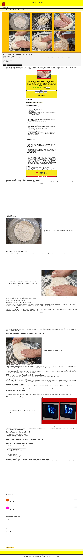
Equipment (24, 9)
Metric (39, 105)
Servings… (40, 102)
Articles (28, 9)
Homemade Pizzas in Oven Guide (59, 67)
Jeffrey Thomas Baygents (10, 56)
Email (37, 92)
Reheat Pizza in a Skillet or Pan (15, 456)
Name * (7, 519)
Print (42, 90)
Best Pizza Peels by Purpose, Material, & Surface (16, 445)
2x (35, 102)
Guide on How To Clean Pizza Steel (14, 453)
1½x (33, 102)
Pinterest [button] (41, 92)
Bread (9, 65)
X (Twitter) (45, 92)
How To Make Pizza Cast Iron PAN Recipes (15, 450)
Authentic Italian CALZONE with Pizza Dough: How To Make (18, 435)
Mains (4, 9)
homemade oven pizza (25, 424)
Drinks (11, 9)
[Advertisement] (35, 198)
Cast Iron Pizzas (11, 449)
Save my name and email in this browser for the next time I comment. (19, 528)
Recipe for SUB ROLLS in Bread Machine (15, 436)
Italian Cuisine (14, 65)
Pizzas (20, 65)
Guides (19, 9)
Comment (8, 533)
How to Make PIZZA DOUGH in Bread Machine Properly (17, 434)
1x (31, 102)
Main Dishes (8, 63)
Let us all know (41, 173)
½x (29, 102)
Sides (7, 9)
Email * (7, 523)
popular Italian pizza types (14, 298)
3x (37, 102)
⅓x (27, 102)
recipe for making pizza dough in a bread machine (53, 68)
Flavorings (15, 9)
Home (4, 63)
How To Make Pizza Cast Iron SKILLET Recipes (16, 451)
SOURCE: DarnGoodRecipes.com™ (41, 176)
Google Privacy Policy (43, 556)
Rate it (48, 87)
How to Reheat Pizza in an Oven (15, 455)
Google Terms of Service (53, 556)
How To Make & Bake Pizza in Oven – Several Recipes (17, 448)
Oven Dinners (22, 68)
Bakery (4, 65)
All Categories (5, 7)
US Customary (34, 105)
